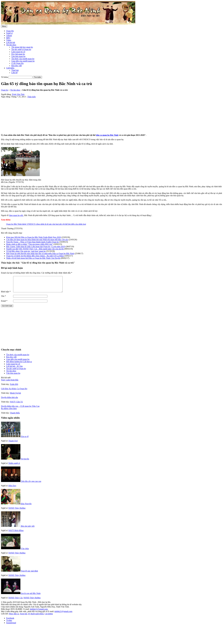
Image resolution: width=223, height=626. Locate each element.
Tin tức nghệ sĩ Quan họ (21, 49)
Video (8, 40)
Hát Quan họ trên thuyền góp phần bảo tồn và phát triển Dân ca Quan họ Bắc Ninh (40, 253)
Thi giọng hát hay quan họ (22, 47)
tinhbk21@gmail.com (39, 609)
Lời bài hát (10, 42)
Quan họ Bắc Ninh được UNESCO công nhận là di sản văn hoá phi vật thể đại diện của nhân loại (46, 224)
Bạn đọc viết (16, 66)
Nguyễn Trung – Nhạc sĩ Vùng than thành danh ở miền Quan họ (32, 242)
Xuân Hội (14, 384)
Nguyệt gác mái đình (29, 571)
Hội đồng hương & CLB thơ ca (19, 361)
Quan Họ (10, 31)
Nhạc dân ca (14, 614)
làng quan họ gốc (16, 215)
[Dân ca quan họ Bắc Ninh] (68, 24)
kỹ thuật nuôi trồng (36, 614)
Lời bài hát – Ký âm (14, 366)
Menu (4, 26)
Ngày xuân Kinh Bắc (9, 380)
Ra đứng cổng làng (9, 408)
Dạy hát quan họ (18, 54)
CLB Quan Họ (17, 63)
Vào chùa (25, 548)
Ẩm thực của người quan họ (22, 59)
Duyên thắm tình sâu (9, 397)
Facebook (10, 618)
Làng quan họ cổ (18, 52)
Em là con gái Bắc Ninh (31, 593)
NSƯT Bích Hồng (15, 530)
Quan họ (4, 90)
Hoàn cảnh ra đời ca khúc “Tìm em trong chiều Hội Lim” (29, 244)
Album (9, 35)
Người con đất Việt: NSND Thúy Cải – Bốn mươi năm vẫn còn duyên (35, 249)
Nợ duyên (25, 459)
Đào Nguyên (26, 504)
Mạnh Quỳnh (15, 393)
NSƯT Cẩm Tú (16, 402)
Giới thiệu (10, 68)
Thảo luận (31, 97)
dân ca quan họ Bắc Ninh (107, 135)
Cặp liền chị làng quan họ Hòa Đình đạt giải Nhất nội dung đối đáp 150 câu (37, 239)
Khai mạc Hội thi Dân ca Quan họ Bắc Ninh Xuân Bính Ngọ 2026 (33, 237)
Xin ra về (25, 436)
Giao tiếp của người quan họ (23, 61)
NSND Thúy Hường (16, 508)
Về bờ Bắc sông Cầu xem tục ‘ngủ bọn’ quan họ (26, 251)
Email (4, 301)
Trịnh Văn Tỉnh (18, 94)
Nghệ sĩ (9, 33)
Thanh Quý (13, 441)
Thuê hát (15, 70)
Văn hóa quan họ (18, 56)
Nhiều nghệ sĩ (14, 463)
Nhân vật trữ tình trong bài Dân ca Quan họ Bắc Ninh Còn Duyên (33, 258)
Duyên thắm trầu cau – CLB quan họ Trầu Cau (20, 406)
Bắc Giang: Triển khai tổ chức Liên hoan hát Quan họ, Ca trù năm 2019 (35, 246)
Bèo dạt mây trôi (27, 526)
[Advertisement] (78, 116)
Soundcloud (11, 623)
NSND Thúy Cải (15, 598)
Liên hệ (14, 73)
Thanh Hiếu (15, 413)
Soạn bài (23, 614)
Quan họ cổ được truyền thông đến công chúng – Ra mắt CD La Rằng (35, 256)
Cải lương (49, 614)
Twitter (9, 620)
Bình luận (6, 292)
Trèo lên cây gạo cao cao (31, 481)
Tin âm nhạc (11, 45)
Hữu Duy (12, 486)
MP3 (8, 38)
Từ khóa (4, 77)
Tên (3, 296)
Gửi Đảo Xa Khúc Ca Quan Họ (14, 389)
